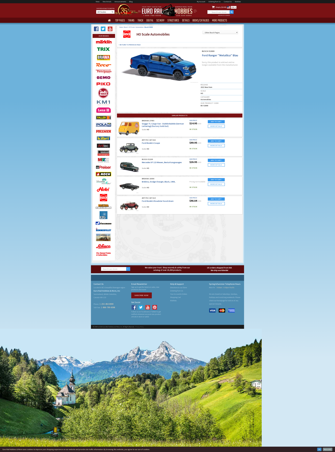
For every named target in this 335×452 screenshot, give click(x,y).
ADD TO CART (216, 122)
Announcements (120, 2)
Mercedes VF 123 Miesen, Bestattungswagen (162, 162)
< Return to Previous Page (130, 45)
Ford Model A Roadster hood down (158, 201)
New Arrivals (107, 2)
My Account (201, 2)
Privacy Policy (139, 327)
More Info (327, 449)
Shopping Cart (175, 297)
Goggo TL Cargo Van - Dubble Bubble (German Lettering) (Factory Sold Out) (163, 124)
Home (121, 27)
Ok (319, 449)
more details (216, 126)
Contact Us (228, 2)
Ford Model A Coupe (151, 143)
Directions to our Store (178, 287)
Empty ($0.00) (221, 7)
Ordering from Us (214, 2)
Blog (131, 2)
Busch (126, 27)
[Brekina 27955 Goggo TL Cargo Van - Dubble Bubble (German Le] (129, 128)
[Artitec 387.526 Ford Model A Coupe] (129, 147)
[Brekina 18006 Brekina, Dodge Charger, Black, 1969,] (129, 186)
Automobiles (139, 27)
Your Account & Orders (178, 294)
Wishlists (238, 2)
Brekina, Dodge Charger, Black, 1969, (158, 181)
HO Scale (132, 27)
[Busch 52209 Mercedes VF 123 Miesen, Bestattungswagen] (129, 167)
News (97, 2)
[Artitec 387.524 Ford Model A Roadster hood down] (129, 205)
